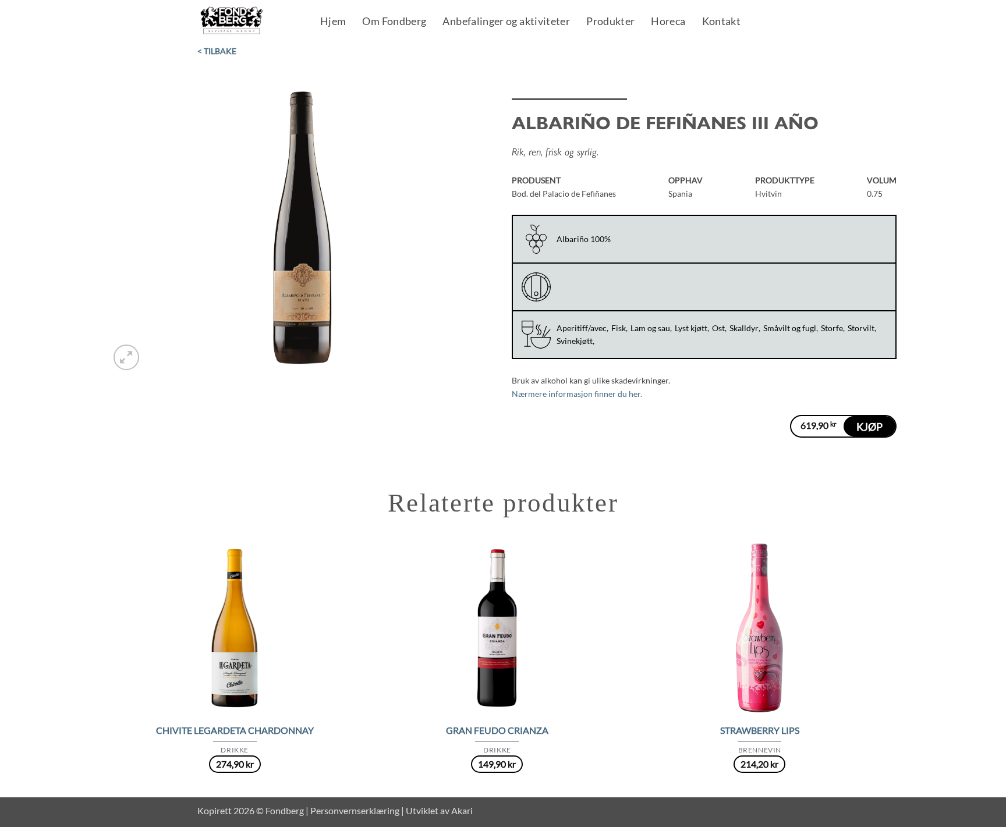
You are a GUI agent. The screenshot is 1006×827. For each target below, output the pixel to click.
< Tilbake (216, 51)
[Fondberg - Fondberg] (246, 21)
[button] (126, 357)
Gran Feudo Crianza (497, 730)
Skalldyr (744, 328)
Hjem (333, 22)
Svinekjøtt (575, 341)
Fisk (618, 328)
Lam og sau (650, 328)
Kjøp (869, 426)
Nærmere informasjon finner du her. (577, 394)
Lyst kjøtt (691, 328)
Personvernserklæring (354, 810)
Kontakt (721, 22)
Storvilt (861, 328)
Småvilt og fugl (789, 328)
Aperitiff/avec (582, 328)
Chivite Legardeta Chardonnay (235, 730)
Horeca (668, 22)
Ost (718, 328)
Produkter (610, 22)
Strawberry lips (759, 730)
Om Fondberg (394, 22)
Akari (462, 810)
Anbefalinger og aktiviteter (506, 22)
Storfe (832, 328)
